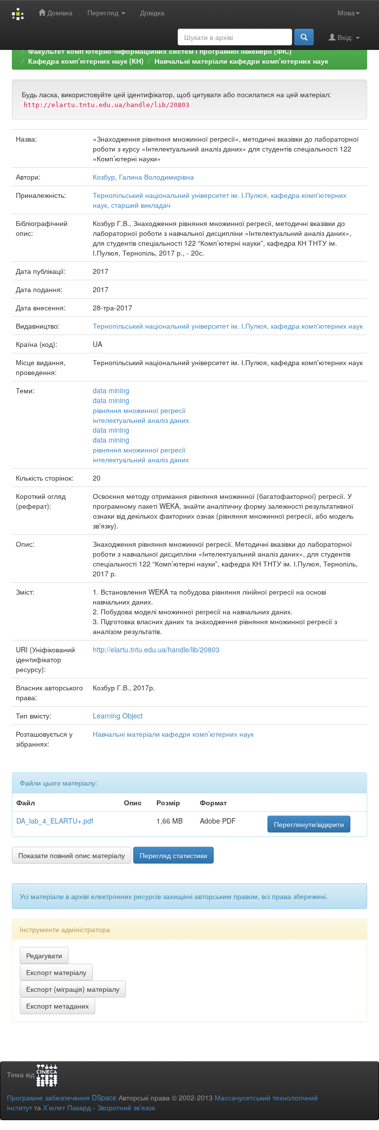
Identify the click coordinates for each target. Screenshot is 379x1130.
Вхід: (345, 37)
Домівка (59, 12)
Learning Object (118, 715)
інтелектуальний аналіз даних (141, 420)
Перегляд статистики (173, 855)
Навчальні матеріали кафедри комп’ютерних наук (241, 61)
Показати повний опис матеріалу (71, 855)
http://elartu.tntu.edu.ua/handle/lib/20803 (156, 649)
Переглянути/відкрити (309, 824)
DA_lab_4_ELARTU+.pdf (54, 821)
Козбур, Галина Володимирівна (143, 177)
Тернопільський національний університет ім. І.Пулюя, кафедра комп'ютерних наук (228, 326)
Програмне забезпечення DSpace (61, 1097)
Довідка (152, 12)
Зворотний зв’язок (126, 1107)
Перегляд (103, 12)
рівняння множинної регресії (139, 410)
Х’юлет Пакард (67, 1107)
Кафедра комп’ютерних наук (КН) (86, 61)
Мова (346, 12)
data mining (111, 390)
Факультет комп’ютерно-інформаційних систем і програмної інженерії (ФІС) (160, 51)
